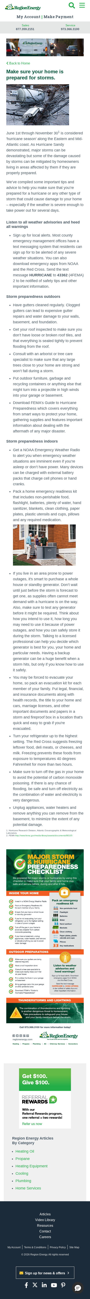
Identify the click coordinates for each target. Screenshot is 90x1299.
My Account (28, 16)
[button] (78, 1288)
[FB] (26, 1285)
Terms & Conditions (35, 1247)
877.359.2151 (25, 29)
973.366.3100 (70, 29)
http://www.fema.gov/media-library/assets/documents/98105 (43, 835)
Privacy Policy (58, 1247)
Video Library (45, 1220)
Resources (45, 1225)
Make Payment (58, 16)
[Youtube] (54, 1285)
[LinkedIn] (44, 1285)
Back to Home (19, 63)
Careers (45, 1237)
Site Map (74, 1247)
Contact (45, 1231)
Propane (22, 1159)
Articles (45, 1214)
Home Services (28, 1188)
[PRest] (63, 1285)
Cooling (21, 1173)
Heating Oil (24, 1151)
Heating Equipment (31, 1166)
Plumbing (23, 1181)
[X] (35, 1285)
